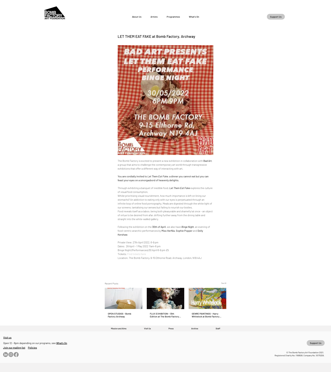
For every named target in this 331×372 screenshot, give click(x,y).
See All (223, 283)
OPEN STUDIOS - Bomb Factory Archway (119, 315)
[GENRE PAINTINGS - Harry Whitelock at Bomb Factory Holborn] (207, 298)
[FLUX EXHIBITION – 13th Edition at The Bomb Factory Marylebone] (165, 298)
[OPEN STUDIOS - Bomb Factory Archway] (123, 298)
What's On (61, 343)
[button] (14, 347)
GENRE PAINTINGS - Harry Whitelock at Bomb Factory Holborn (205, 315)
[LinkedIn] (5, 354)
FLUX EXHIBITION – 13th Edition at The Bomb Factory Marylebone (164, 315)
